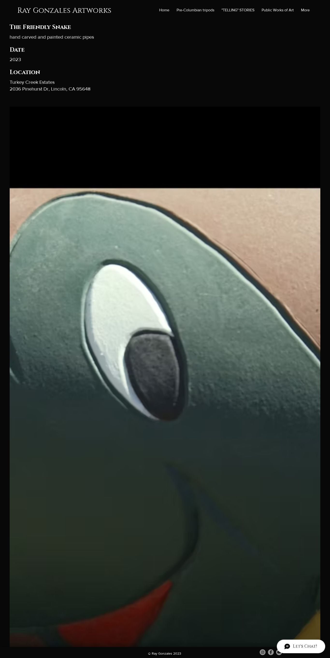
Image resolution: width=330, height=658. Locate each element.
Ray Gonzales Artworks (64, 10)
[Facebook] (271, 652)
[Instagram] (262, 652)
